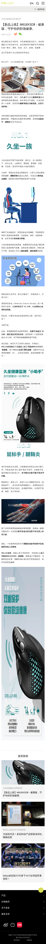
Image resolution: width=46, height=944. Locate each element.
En (31, 3)
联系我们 (17, 940)
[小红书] (19, 924)
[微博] (5, 924)
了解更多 (29, 940)
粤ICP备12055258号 (23, 937)
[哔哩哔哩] (12, 924)
